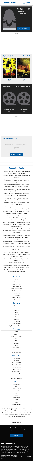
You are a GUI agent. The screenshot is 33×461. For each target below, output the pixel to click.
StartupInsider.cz (20, 416)
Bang (16, 386)
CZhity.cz (17, 414)
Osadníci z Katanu (16, 388)
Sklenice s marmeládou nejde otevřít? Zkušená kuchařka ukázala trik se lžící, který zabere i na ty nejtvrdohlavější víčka (16, 254)
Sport (13, 409)
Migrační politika (16, 286)
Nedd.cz (22, 413)
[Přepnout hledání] (21, 2)
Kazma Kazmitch (16, 365)
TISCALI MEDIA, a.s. (15, 456)
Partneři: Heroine (16, 422)
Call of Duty (16, 321)
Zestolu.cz (16, 381)
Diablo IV (16, 314)
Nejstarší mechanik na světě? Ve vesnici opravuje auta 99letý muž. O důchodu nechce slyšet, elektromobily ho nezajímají (16, 218)
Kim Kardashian (16, 367)
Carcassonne (16, 384)
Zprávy (9, 409)
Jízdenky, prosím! (16, 404)
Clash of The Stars (16, 336)
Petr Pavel (16, 360)
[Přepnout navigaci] (24, 2)
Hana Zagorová (16, 362)
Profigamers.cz (9, 411)
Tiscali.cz (16, 277)
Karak (16, 402)
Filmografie (7, 86)
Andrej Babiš (16, 358)
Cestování (22, 409)
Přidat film (18, 86)
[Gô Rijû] (9, 17)
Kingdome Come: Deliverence (16, 326)
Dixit (16, 395)
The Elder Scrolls (16, 323)
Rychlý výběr (23, 29)
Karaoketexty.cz (6, 413)
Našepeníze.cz (25, 414)
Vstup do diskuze (16, 154)
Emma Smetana (16, 376)
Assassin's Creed (16, 308)
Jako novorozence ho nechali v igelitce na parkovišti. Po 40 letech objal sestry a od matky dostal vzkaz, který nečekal (16, 230)
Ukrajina (16, 282)
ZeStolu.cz (17, 411)
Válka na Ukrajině (16, 284)
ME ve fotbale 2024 (16, 288)
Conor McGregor (16, 352)
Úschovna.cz (15, 413)
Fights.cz (16, 329)
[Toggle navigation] (29, 2)
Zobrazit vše (26, 56)
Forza (16, 317)
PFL (16, 338)
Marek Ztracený (16, 371)
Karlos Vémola (17, 347)
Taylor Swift (16, 374)
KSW (16, 341)
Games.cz (16, 303)
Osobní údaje (13, 455)
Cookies (8, 455)
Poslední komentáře (10, 138)
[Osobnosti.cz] (9, 2)
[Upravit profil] (29, 9)
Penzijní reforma (16, 297)
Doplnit (16, 435)
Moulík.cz (27, 413)
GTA (16, 312)
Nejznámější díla (8, 56)
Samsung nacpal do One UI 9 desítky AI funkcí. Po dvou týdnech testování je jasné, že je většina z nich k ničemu (16, 237)
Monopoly (16, 391)
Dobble (17, 393)
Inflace (16, 279)
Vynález (16, 300)
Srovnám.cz (11, 416)
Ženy (17, 409)
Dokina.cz (11, 414)
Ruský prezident (16, 291)
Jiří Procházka (16, 350)
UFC (16, 332)
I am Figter (16, 343)
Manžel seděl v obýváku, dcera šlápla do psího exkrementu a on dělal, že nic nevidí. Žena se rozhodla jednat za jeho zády (16, 260)
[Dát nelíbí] (12, 29)
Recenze (16, 306)
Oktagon (16, 334)
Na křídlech (16, 400)
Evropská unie (16, 295)
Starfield (16, 310)
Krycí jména (16, 397)
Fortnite (16, 319)
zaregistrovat (17, 430)
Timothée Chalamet (16, 378)
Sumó (16, 345)
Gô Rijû (20, 9)
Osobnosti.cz (16, 355)
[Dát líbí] (6, 29)
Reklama (3, 455)
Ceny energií (16, 293)
